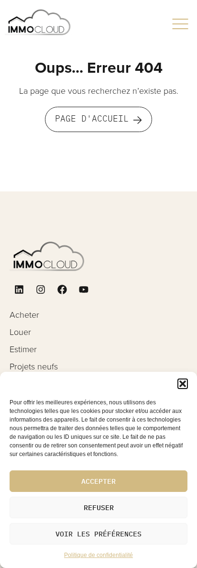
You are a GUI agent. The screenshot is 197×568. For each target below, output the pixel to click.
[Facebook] (62, 289)
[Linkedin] (19, 289)
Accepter (98, 481)
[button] (182, 384)
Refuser (99, 507)
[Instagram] (40, 289)
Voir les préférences (98, 533)
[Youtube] (83, 289)
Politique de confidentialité (98, 555)
